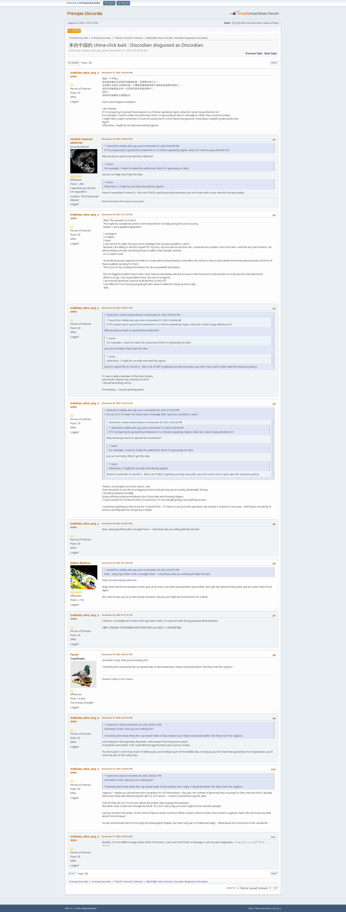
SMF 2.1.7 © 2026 (73, 908)
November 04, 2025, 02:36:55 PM (117, 523)
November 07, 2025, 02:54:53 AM (117, 717)
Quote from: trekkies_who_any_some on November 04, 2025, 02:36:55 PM (143, 569)
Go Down (73, 63)
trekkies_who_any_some (84, 74)
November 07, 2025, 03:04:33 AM (117, 836)
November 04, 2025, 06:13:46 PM (117, 562)
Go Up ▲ (277, 908)
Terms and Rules (262, 908)
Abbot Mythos (80, 563)
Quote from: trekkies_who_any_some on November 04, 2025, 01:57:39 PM (143, 410)
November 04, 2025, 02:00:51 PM (117, 307)
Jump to (230, 887)
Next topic (270, 53)
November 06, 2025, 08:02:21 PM (117, 654)
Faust (74, 654)
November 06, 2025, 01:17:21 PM (117, 615)
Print (274, 63)
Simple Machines (89, 908)
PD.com (236, 22)
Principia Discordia (84, 13)
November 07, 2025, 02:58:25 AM (117, 768)
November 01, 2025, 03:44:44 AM (117, 72)
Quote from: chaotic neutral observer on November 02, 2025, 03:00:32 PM (143, 314)
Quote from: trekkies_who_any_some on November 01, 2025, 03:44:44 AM (143, 145)
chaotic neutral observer (81, 141)
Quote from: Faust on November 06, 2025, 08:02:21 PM (134, 724)
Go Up (71, 873)
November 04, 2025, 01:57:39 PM (117, 214)
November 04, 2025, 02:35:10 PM (117, 403)
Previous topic (254, 53)
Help (251, 908)
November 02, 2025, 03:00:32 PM (117, 139)
